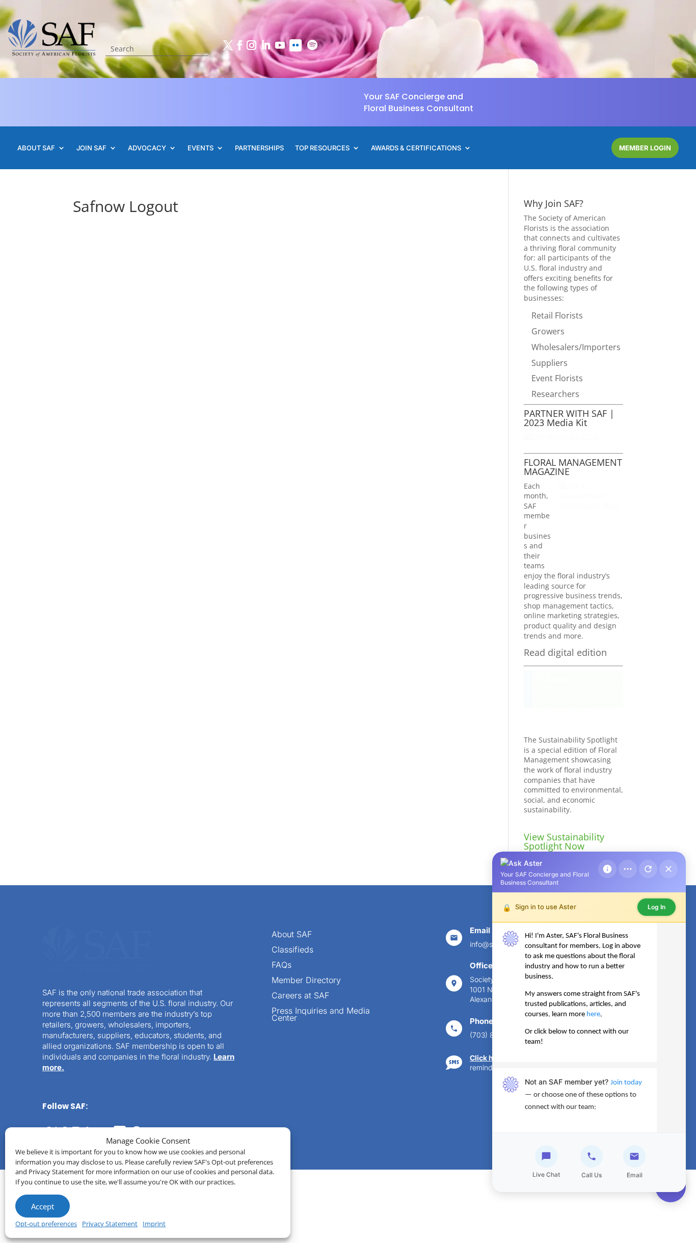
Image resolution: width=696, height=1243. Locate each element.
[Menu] (628, 869)
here (593, 1014)
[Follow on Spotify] (312, 45)
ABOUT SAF (36, 148)
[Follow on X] (227, 45)
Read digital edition (565, 652)
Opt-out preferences (46, 1223)
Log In (656, 907)
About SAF (292, 935)
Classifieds (292, 950)
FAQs (281, 965)
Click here (487, 1057)
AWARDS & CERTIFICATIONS (416, 148)
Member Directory (306, 980)
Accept (42, 1206)
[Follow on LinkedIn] (265, 45)
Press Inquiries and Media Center (321, 1015)
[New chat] (648, 869)
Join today (626, 1083)
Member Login (645, 148)
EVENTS (200, 148)
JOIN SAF (91, 148)
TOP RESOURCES (322, 148)
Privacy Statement (110, 1223)
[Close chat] (668, 869)
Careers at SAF (300, 996)
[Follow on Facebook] (239, 45)
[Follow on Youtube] (279, 45)
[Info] (607, 869)
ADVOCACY (147, 148)
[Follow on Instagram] (251, 45)
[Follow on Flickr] (295, 45)
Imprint (154, 1223)
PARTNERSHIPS (259, 148)
